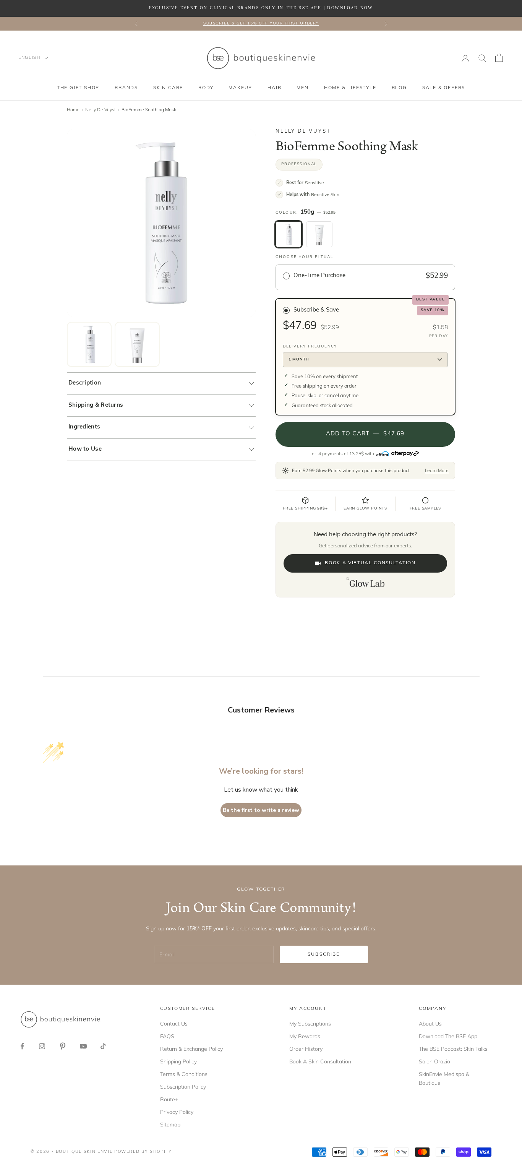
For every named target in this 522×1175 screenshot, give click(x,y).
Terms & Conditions (184, 1074)
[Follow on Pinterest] (62, 1046)
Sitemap (170, 1124)
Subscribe (324, 954)
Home (73, 109)
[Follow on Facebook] (22, 1046)
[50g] (319, 234)
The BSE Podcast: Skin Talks (453, 1048)
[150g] (289, 234)
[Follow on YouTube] (83, 1046)
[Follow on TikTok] (103, 1046)
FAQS (167, 1036)
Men (302, 88)
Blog (399, 88)
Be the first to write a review (261, 810)
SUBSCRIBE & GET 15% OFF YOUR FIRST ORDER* (261, 23)
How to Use (85, 449)
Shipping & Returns (95, 405)
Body (205, 88)
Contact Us (174, 1023)
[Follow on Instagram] (42, 1046)
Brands (126, 88)
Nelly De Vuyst (100, 109)
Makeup (240, 88)
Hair (274, 88)
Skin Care (168, 88)
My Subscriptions (310, 1023)
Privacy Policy (176, 1111)
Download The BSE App (448, 1036)
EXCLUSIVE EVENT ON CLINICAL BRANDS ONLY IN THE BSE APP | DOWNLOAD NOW (261, 8)
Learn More (437, 470)
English (29, 58)
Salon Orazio (434, 1061)
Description (84, 383)
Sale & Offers (443, 88)
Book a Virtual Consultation (370, 563)
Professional (299, 164)
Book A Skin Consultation (320, 1061)
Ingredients (84, 427)
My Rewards (304, 1036)
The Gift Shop (78, 88)
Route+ (169, 1099)
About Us (430, 1023)
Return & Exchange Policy (191, 1048)
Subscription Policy (183, 1086)
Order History (306, 1048)
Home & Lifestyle (350, 88)
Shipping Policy (178, 1061)
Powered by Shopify (143, 1152)
